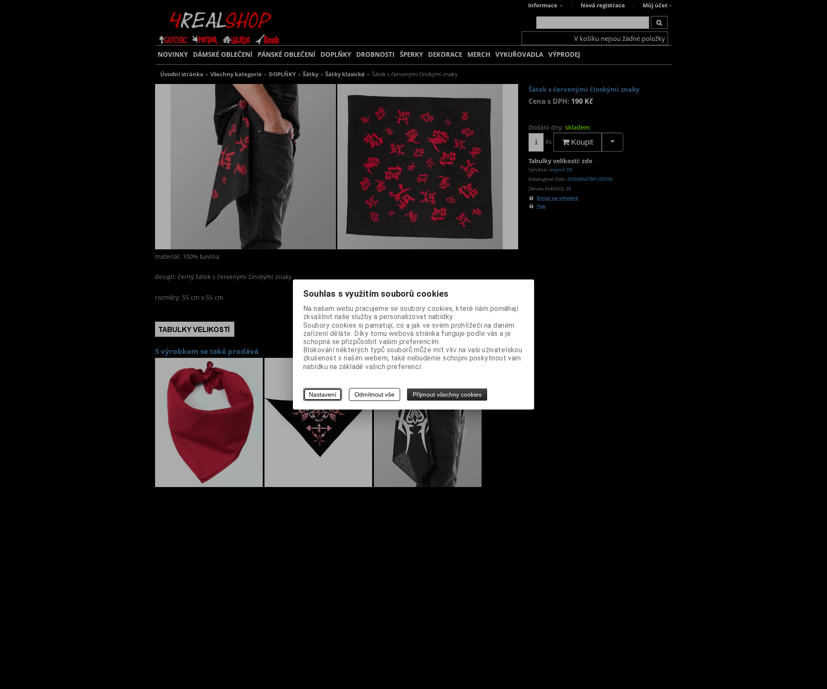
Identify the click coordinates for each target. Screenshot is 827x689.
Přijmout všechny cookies (447, 394)
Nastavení (322, 394)
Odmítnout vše (374, 394)
